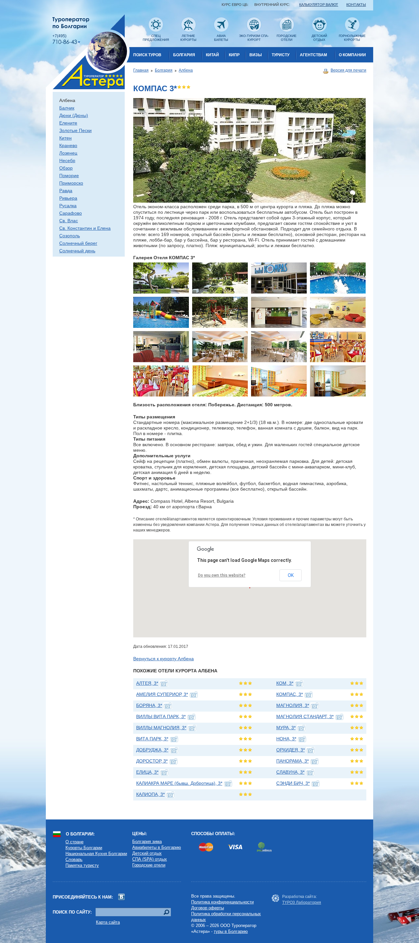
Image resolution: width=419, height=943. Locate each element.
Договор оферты (207, 907)
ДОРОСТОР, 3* (152, 761)
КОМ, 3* (284, 683)
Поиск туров (147, 55)
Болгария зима (147, 841)
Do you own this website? (222, 575)
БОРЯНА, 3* (149, 705)
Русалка (68, 205)
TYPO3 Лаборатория (301, 902)
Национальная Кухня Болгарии (96, 853)
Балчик (66, 107)
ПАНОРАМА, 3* (292, 761)
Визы (255, 55)
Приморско (71, 183)
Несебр (67, 160)
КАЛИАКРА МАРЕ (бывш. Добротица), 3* (179, 783)
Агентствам (313, 55)
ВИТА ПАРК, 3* (152, 738)
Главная (141, 70)
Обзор (66, 168)
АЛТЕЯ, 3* (147, 683)
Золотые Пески (75, 130)
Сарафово (70, 213)
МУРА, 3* (286, 727)
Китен (65, 138)
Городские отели (148, 865)
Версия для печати (348, 70)
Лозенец (68, 153)
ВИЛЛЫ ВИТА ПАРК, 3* (161, 716)
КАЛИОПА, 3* (150, 794)
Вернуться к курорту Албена (163, 658)
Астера (88, 51)
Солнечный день (77, 250)
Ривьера (68, 198)
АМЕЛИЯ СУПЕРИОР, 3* (162, 694)
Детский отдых (147, 853)
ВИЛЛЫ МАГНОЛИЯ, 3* (161, 727)
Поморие (69, 175)
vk (121, 897)
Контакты (356, 5)
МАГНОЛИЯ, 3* (292, 705)
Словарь (73, 859)
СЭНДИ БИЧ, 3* (293, 783)
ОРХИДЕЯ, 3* (290, 749)
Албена (186, 70)
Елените (68, 123)
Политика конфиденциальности (222, 902)
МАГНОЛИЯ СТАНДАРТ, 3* (305, 716)
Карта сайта (108, 922)
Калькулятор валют (318, 5)
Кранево (68, 145)
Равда (65, 190)
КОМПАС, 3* (289, 694)
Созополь (69, 235)
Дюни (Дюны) (73, 115)
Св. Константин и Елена (85, 228)
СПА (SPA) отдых (149, 859)
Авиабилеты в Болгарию (156, 847)
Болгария (184, 55)
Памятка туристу (82, 865)
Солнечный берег (78, 243)
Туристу (280, 55)
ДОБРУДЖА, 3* (152, 749)
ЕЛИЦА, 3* (147, 772)
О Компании (352, 55)
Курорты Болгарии (83, 847)
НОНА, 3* (286, 738)
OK (291, 575)
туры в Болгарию (231, 931)
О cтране (74, 841)
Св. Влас (68, 220)
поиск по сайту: (72, 912)
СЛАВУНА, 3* (290, 772)
